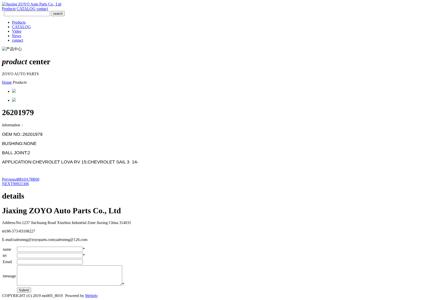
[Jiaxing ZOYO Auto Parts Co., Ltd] (31, 4)
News (16, 36)
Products (9, 8)
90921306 (15, 184)
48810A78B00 (20, 179)
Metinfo (91, 296)
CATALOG (26, 8)
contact (42, 8)
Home (7, 82)
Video (16, 31)
